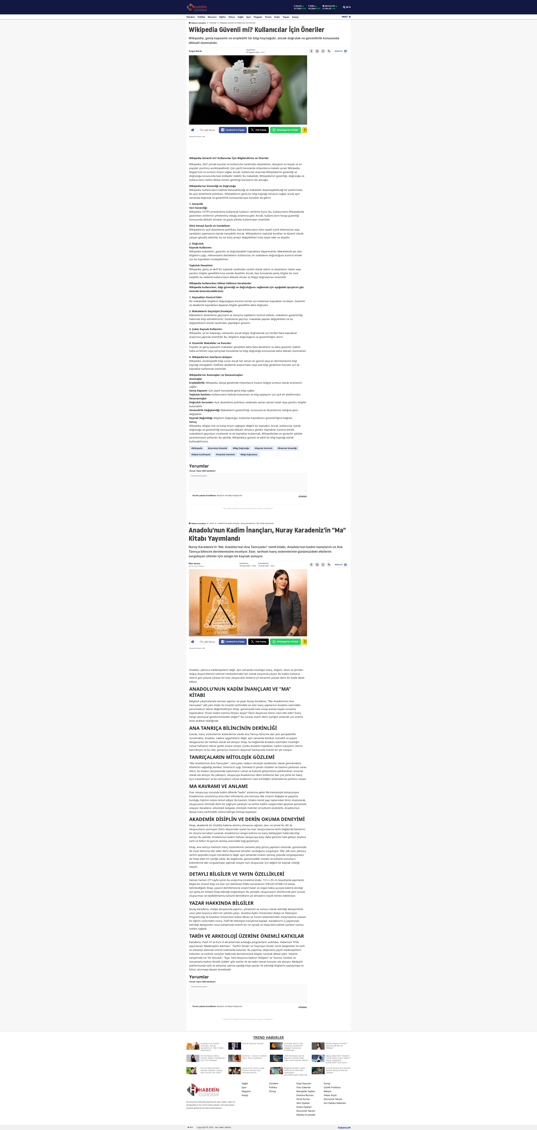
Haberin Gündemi (198, 23)
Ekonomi (212, 17)
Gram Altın (330, 6)
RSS (191, 1127)
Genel (211, 523)
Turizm (268, 17)
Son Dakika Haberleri (335, 1103)
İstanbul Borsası (305, 1095)
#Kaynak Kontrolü (263, 448)
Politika (201, 17)
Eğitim (222, 17)
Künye (327, 1083)
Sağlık (241, 17)
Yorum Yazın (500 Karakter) (202, 470)
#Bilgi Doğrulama (249, 454)
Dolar (298, 6)
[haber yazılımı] (344, 1127)
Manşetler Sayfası (305, 1091)
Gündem (190, 17)
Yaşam (286, 17)
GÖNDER (302, 496)
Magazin (258, 17)
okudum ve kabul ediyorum (217, 495)
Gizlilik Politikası (332, 1087)
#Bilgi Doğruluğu (241, 448)
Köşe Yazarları (303, 1083)
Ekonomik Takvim (305, 1110)
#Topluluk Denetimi (225, 454)
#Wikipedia (196, 448)
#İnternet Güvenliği (287, 448)
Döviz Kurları (303, 1099)
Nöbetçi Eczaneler (305, 1114)
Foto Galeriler (303, 1087)
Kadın (277, 17)
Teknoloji (212, 23)
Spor (248, 17)
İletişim (327, 1091)
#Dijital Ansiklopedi (200, 454)
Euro (312, 6)
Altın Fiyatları (303, 1103)
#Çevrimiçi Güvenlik (217, 448)
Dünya (232, 17)
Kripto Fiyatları (304, 1106)
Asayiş (295, 17)
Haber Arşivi (330, 1095)
